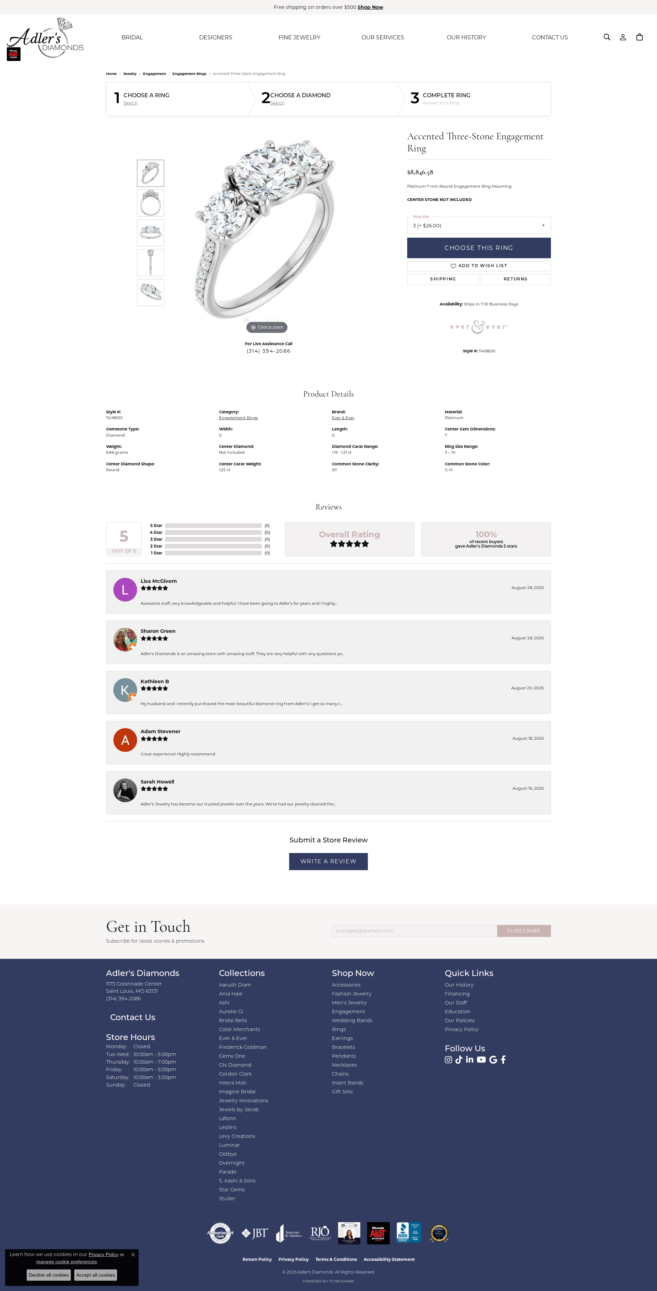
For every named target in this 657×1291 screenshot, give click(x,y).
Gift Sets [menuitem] (342, 1092)
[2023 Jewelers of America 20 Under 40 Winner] (349, 1233)
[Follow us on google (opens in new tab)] (493, 1060)
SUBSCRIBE (524, 931)
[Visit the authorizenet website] (220, 1233)
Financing (457, 994)
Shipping (443, 279)
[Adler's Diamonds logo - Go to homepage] (45, 37)
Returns (516, 279)
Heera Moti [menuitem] (233, 1083)
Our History (459, 985)
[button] (246, 320)
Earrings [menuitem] (342, 1038)
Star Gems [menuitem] (232, 1190)
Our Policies (460, 1021)
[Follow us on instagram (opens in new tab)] (448, 1060)
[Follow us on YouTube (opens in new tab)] (481, 1060)
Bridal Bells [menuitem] (233, 1021)
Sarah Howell (157, 782)
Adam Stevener (160, 731)
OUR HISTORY (466, 37)
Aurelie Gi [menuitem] (231, 1012)
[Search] (607, 37)
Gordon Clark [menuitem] (235, 1074)
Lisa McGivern (159, 581)
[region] (267, 233)
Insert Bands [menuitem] (347, 1083)
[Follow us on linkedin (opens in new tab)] (469, 1060)
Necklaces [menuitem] (344, 1065)
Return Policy (257, 1259)
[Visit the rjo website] (320, 1233)
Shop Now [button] (370, 7)
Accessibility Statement (389, 1259)
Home (111, 74)
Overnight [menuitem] (232, 1163)
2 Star (156, 546)
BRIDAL (132, 37)
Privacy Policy (462, 1029)
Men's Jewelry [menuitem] (349, 1003)
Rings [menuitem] (339, 1029)
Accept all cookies (95, 1275)
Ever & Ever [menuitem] (233, 1038)
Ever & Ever (343, 417)
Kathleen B (155, 681)
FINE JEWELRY (299, 37)
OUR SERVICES (383, 37)
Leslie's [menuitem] (227, 1127)
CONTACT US (550, 37)
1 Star (156, 552)
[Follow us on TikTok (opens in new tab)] (459, 1060)
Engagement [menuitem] (348, 1012)
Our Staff (456, 1003)
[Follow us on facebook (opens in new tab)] (503, 1060)
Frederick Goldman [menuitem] (243, 1047)
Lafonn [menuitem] (227, 1118)
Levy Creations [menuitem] (237, 1136)
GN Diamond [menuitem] (235, 1065)
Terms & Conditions (336, 1259)
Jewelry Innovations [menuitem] (243, 1101)
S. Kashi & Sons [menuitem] (237, 1181)
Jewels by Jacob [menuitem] (239, 1110)
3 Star (156, 539)
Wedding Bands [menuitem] (352, 1021)
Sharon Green (158, 631)
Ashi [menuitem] (224, 1003)
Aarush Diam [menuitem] (235, 985)
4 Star (156, 532)
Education (458, 1012)
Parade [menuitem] (227, 1172)
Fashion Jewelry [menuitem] (352, 994)
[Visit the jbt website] (255, 1233)
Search (131, 103)
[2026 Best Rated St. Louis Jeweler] (439, 1233)
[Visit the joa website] (289, 1233)
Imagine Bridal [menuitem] (237, 1092)
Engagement (154, 74)
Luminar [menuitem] (229, 1145)
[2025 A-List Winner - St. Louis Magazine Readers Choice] (378, 1233)
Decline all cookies (49, 1275)
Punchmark (342, 1281)
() (267, 525)
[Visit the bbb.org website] (409, 1233)
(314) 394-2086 (269, 351)
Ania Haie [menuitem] (231, 994)
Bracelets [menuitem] (343, 1047)
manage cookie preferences (66, 1261)
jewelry (130, 74)
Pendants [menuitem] (344, 1056)
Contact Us (131, 1018)
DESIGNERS (215, 37)
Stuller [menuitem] (227, 1199)
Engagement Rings (189, 74)
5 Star (156, 525)
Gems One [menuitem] (232, 1056)
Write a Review (328, 861)
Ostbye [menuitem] (228, 1154)
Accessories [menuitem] (346, 985)
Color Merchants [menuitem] (239, 1029)
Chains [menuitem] (340, 1074)
